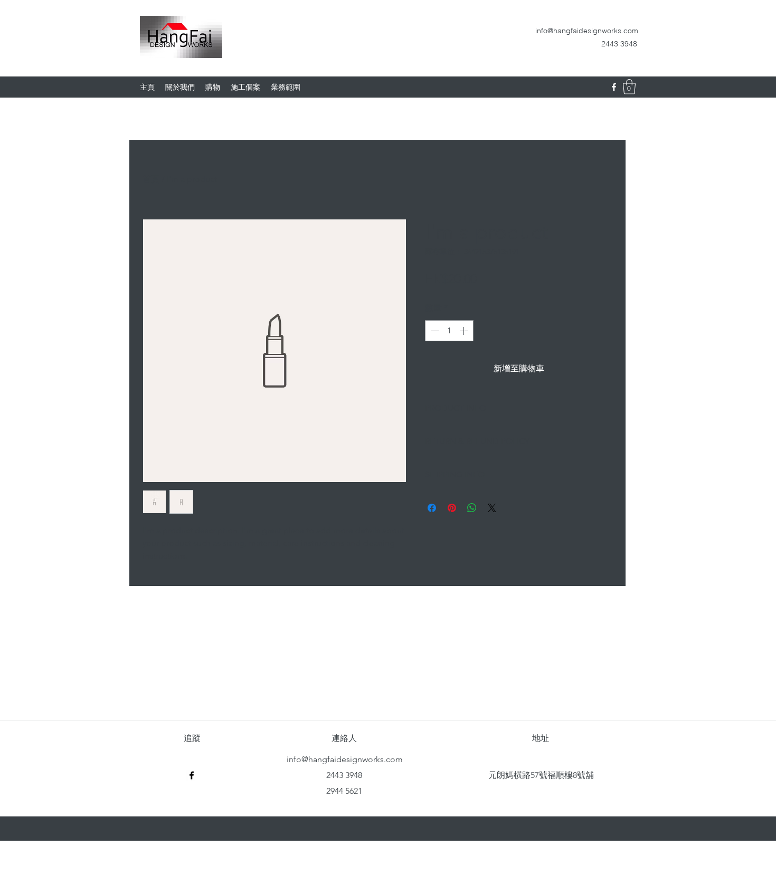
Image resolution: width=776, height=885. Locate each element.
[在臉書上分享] (431, 508)
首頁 (151, 179)
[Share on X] (492, 508)
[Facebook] (614, 87)
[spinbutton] (449, 331)
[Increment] (464, 331)
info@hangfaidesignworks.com (586, 30)
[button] (629, 86)
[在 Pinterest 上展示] (452, 508)
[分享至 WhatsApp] (472, 508)
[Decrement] (434, 331)
